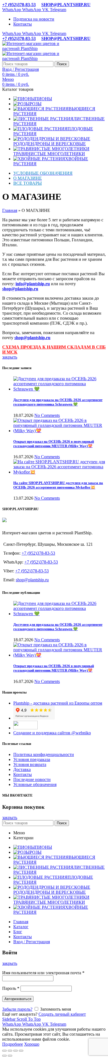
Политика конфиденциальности (43, 754)
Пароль (10, 988)
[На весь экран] (15, 1051)
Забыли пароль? (17, 1009)
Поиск (62, 64)
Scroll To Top (29, 1019)
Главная (9, 210)
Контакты (22, 774)
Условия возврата (29, 764)
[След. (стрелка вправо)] (10, 1056)
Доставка (22, 769)
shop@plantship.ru (32, 579)
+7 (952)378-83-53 (19, 4)
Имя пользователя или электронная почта (43, 972)
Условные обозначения (34, 784)
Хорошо (31, 1044)
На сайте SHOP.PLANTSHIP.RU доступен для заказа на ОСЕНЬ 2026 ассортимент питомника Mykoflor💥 (58, 485)
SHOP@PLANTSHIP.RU (66, 4)
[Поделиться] (10, 1051)
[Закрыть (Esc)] (4, 1051)
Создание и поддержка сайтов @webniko (52, 732)
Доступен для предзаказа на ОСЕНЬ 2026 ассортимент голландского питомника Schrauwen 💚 (57, 402)
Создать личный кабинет (62, 1014)
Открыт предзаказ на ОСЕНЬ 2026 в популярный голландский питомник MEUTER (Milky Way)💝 (53, 443)
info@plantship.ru (33, 283)
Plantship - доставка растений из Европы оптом (57, 703)
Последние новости (32, 779)
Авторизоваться (17, 999)
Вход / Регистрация (31, 941)
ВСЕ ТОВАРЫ (27, 183)
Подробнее (12, 1044)
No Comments (47, 415)
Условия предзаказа (31, 759)
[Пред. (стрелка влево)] (4, 1056)
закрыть (9, 357)
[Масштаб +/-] (21, 1051)
